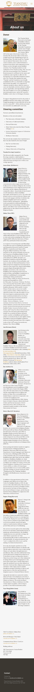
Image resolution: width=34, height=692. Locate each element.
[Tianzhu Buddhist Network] (17, 3)
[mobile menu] (31, 3)
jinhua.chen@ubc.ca (8, 633)
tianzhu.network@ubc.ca (10, 638)
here (12, 129)
